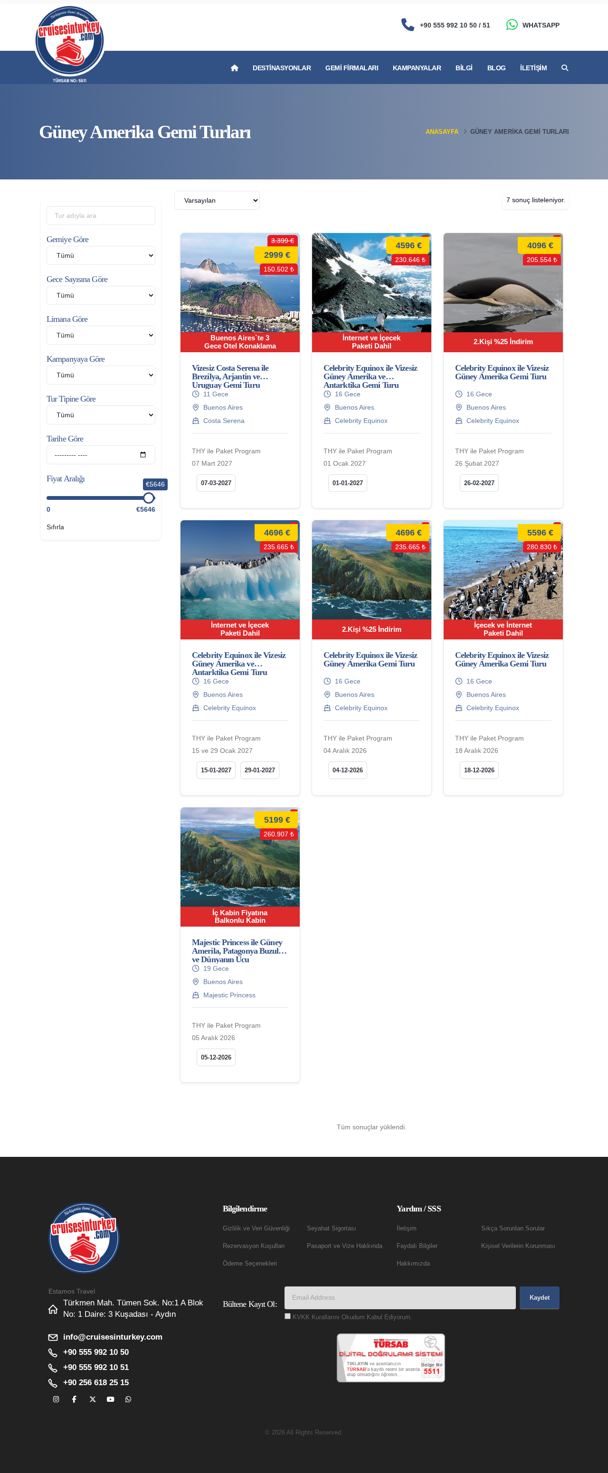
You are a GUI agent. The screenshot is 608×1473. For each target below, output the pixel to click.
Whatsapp (541, 25)
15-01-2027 (216, 770)
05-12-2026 (216, 1057)
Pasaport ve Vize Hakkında (344, 1246)
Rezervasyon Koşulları (254, 1246)
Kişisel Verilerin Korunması (518, 1246)
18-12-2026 (479, 770)
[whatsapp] (128, 1399)
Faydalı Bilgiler (417, 1246)
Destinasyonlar (282, 68)
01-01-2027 (347, 483)
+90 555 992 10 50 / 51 (455, 25)
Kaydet (540, 1297)
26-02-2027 (479, 483)
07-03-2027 (216, 483)
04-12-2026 (347, 770)
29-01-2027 (260, 770)
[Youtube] (110, 1399)
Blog (496, 68)
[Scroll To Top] (591, 1462)
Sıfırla (55, 527)
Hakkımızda (413, 1263)
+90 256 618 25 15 (96, 1382)
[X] (92, 1399)
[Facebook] (74, 1399)
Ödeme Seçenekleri (250, 1263)
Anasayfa (442, 131)
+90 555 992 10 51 (96, 1367)
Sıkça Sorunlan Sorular (513, 1228)
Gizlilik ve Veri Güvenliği (256, 1228)
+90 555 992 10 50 (96, 1352)
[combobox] (217, 200)
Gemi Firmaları (351, 68)
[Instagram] (56, 1399)
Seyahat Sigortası (331, 1228)
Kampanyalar (417, 68)
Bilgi (464, 68)
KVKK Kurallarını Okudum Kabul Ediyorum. (352, 1317)
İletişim (533, 68)
